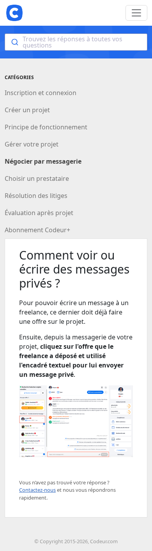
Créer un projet (27, 110)
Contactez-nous (37, 489)
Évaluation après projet (39, 212)
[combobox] (76, 42)
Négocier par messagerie (43, 161)
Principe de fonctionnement (46, 127)
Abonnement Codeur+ (37, 230)
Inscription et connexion (40, 92)
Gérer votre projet (31, 144)
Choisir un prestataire (37, 178)
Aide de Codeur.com (14, 13)
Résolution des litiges (36, 195)
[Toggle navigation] (136, 13)
